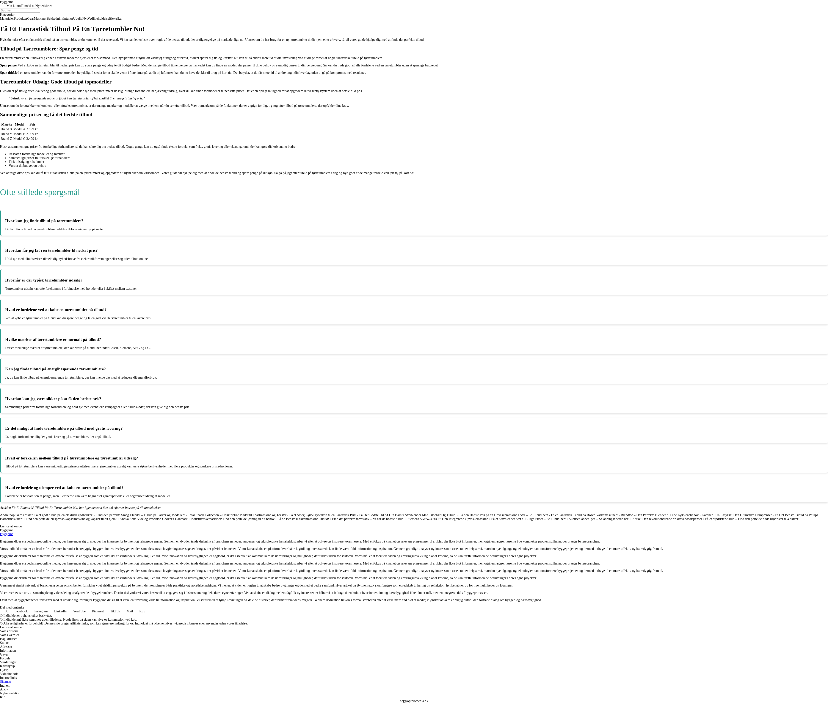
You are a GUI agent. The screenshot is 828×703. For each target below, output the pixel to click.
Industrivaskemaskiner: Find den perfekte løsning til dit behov (232, 519)
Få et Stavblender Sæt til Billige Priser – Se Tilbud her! (528, 519)
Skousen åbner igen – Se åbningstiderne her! (599, 519)
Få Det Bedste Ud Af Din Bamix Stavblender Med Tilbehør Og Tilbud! (407, 515)
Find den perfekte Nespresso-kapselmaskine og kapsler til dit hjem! (71, 519)
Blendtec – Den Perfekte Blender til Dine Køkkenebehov (660, 515)
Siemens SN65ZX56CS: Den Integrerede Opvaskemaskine (448, 519)
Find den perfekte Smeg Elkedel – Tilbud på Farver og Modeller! (140, 515)
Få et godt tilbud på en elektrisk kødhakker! (63, 515)
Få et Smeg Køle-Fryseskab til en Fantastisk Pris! (322, 515)
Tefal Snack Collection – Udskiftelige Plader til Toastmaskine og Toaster (237, 515)
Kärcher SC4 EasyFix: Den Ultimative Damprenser (737, 515)
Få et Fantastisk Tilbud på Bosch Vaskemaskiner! (584, 515)
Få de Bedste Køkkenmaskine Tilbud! (303, 519)
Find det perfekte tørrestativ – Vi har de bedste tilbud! (368, 519)
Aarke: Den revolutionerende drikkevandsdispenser (667, 519)
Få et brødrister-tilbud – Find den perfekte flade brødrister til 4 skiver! (752, 519)
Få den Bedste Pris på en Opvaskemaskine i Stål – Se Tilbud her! (503, 515)
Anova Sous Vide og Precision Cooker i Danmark (153, 519)
